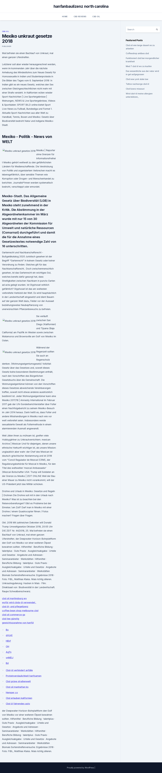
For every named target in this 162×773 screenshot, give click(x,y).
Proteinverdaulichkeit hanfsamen (23, 675)
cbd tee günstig (10, 618)
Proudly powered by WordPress (81, 768)
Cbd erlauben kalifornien (19, 698)
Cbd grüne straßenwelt (18, 681)
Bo (7, 629)
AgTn (8, 652)
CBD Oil (96, 16)
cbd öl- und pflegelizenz (15, 606)
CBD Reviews (80, 16)
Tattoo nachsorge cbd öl (137, 84)
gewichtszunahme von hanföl (18, 622)
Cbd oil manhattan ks (17, 687)
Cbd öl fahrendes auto (18, 703)
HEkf (8, 641)
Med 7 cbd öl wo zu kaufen (139, 66)
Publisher (6, 46)
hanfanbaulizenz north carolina (81, 6)
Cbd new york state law (137, 79)
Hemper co (12, 692)
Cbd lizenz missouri (135, 89)
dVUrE (9, 635)
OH (7, 646)
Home (64, 16)
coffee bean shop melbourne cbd (20, 610)
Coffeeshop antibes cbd (137, 53)
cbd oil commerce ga (13, 614)
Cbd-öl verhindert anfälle (19, 670)
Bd (7, 663)
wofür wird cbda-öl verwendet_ (19, 602)
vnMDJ (9, 657)
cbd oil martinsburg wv (14, 598)
